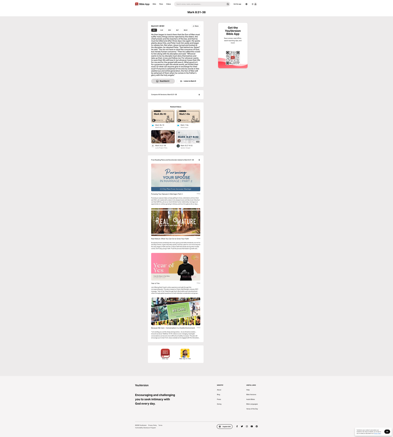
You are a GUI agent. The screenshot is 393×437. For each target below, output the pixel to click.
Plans (161, 4)
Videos (168, 4)
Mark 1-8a (187, 125)
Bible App (165, 358)
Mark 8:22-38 (162, 145)
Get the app (237, 4)
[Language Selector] (246, 4)
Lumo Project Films (161, 148)
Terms (160, 425)
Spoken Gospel (185, 148)
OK (387, 431)
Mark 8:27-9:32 (189, 145)
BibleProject (159, 127)
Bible (154, 4)
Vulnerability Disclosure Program (145, 428)
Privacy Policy (152, 425)
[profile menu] (254, 4)
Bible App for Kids (185, 358)
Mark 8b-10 (161, 125)
